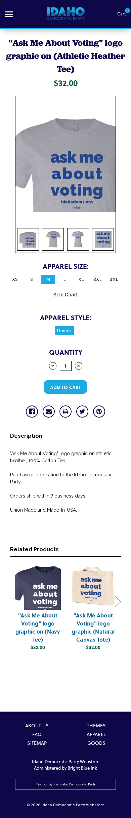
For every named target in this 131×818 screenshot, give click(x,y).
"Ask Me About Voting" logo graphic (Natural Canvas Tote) (93, 627)
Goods (96, 743)
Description (26, 436)
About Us (37, 725)
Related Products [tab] (34, 549)
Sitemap (37, 743)
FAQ (37, 734)
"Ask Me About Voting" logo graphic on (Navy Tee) (37, 627)
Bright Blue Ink (82, 768)
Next (117, 601)
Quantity (65, 352)
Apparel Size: (66, 266)
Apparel (96, 734)
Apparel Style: (65, 317)
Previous (11, 601)
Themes (96, 725)
